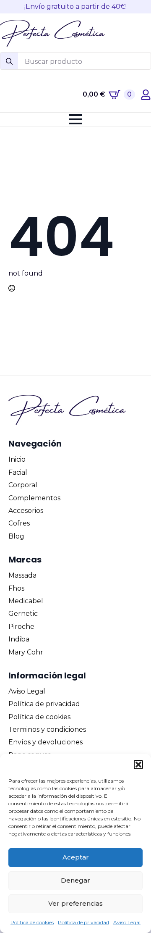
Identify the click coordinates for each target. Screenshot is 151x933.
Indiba (18, 639)
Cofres (19, 523)
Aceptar (75, 857)
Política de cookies (32, 922)
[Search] (9, 61)
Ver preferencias (75, 903)
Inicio (17, 459)
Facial (17, 472)
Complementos (34, 498)
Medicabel (25, 601)
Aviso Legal (127, 922)
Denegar (75, 880)
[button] (138, 764)
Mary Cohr (25, 652)
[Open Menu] (75, 119)
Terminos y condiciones (47, 729)
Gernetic (23, 614)
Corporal (22, 485)
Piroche (21, 627)
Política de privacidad (83, 922)
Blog (16, 536)
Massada (22, 575)
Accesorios (25, 511)
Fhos (16, 588)
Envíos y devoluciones (45, 742)
